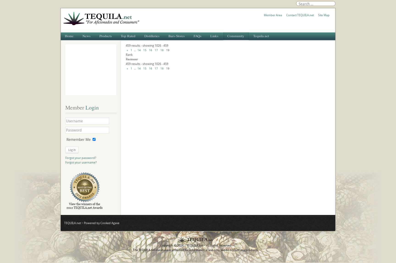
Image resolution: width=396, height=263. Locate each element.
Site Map (324, 15)
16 (150, 50)
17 (156, 50)
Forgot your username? (81, 162)
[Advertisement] (90, 69)
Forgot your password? (80, 158)
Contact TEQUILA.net (300, 15)
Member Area (273, 15)
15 (144, 50)
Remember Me (78, 139)
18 (162, 50)
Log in (72, 150)
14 (139, 50)
